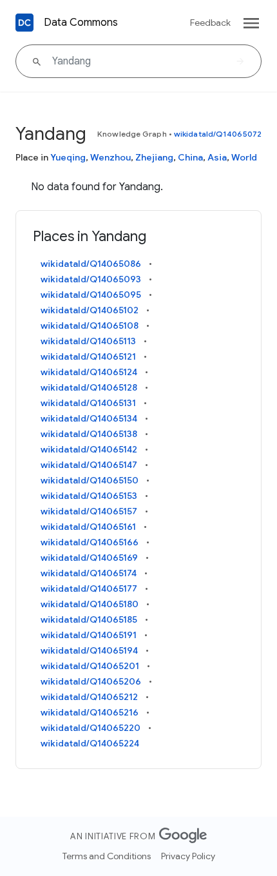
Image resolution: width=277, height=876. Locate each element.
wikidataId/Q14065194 (89, 650)
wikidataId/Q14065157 (89, 511)
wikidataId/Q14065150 (89, 480)
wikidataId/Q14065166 (89, 542)
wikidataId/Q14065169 (89, 557)
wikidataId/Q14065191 (89, 635)
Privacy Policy (188, 856)
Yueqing (68, 157)
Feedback (210, 22)
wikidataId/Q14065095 (91, 294)
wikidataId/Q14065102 (89, 310)
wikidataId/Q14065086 (91, 263)
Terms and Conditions (106, 856)
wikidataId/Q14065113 (88, 341)
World (244, 157)
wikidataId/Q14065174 (89, 573)
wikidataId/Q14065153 (89, 495)
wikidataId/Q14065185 (89, 619)
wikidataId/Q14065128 (89, 387)
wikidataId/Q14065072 (218, 134)
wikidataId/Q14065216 (89, 712)
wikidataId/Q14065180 (89, 604)
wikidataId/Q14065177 (89, 588)
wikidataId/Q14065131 (88, 403)
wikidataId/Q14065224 (90, 743)
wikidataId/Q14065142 (89, 449)
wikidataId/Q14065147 (89, 465)
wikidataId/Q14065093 (91, 279)
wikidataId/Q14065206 (91, 681)
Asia (217, 157)
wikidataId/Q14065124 (89, 372)
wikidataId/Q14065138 (89, 434)
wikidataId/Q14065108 (89, 325)
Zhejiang (154, 157)
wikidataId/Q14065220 (90, 728)
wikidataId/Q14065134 (89, 418)
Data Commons (81, 22)
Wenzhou (110, 157)
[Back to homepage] (24, 23)
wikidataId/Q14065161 (88, 526)
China (190, 157)
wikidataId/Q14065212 (89, 697)
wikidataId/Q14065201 (90, 666)
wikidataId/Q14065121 (88, 356)
